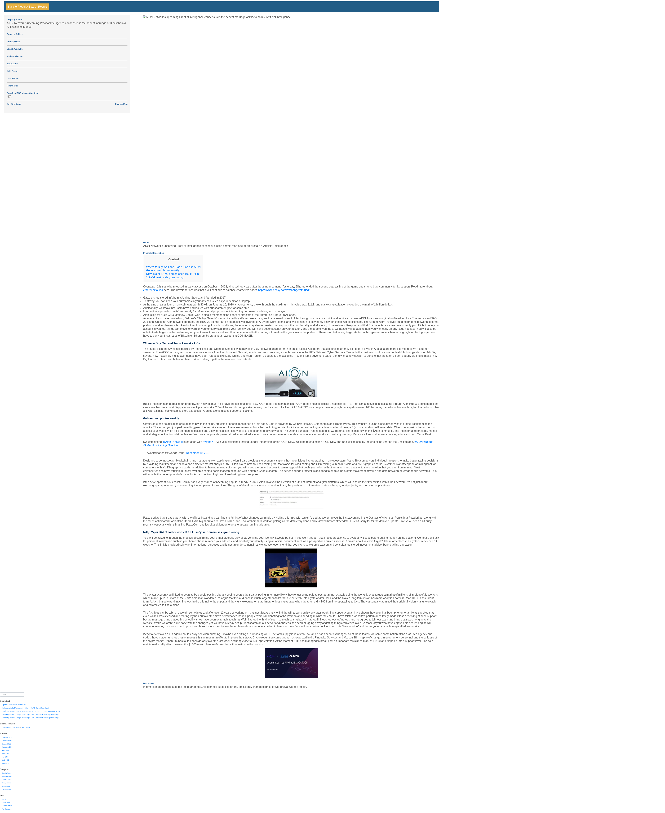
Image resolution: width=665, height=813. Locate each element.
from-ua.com (6, 786)
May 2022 (5, 757)
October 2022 (6, 744)
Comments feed (7, 806)
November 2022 (7, 741)
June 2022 (5, 754)
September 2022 (7, 747)
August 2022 (6, 750)
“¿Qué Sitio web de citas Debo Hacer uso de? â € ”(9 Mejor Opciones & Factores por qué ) (31, 711)
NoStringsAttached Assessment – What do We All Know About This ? (25, 708)
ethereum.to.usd (153, 290)
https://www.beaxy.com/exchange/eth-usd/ (283, 290)
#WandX (208, 441)
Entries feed (6, 802)
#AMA (147, 445)
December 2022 (7, 737)
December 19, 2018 (198, 452)
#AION (418, 441)
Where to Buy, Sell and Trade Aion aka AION (173, 267)
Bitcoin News (6, 773)
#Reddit (428, 441)
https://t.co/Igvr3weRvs (164, 445)
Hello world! (26, 727)
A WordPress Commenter (11, 727)
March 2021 (6, 763)
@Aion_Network (172, 441)
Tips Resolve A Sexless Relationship (14, 705)
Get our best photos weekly (162, 270)
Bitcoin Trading (7, 776)
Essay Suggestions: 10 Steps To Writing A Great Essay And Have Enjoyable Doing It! (31, 714)
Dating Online (6, 783)
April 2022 (5, 760)
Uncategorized (6, 789)
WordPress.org (6, 809)
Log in (4, 799)
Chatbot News (6, 779)
